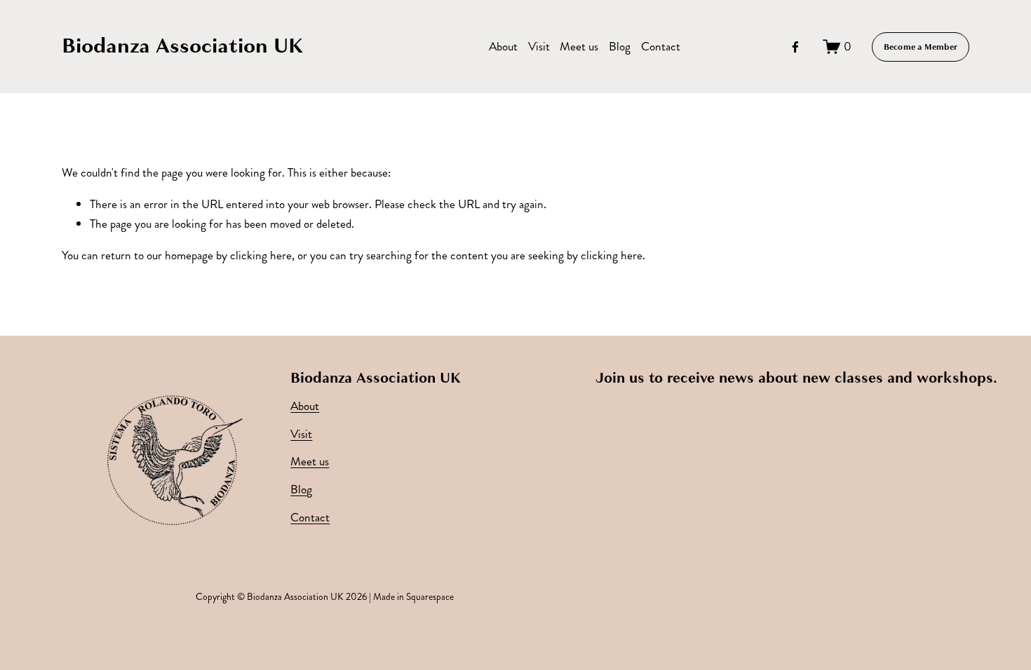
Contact (660, 46)
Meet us (579, 46)
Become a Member (921, 47)
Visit (539, 46)
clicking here (261, 255)
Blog (620, 46)
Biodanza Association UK (183, 46)
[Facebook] (795, 47)
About (503, 46)
